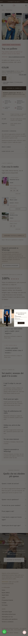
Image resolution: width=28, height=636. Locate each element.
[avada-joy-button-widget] (24, 632)
